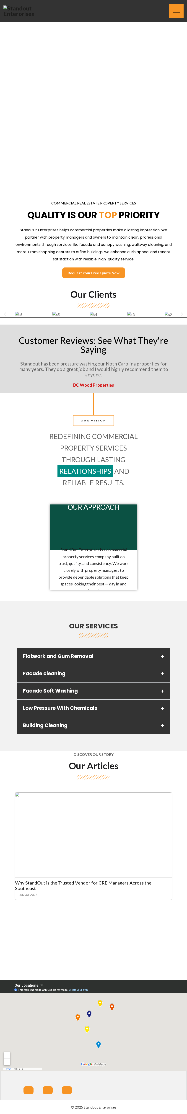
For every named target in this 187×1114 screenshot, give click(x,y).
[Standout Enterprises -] (23, 10)
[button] (5, 314)
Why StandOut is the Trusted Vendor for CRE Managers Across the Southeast (83, 885)
